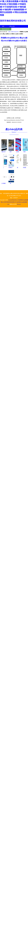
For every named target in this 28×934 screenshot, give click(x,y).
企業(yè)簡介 (12, 26)
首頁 (3, 26)
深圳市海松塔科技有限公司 (13, 20)
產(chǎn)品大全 (5, 29)
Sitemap (19, 204)
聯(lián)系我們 (17, 29)
